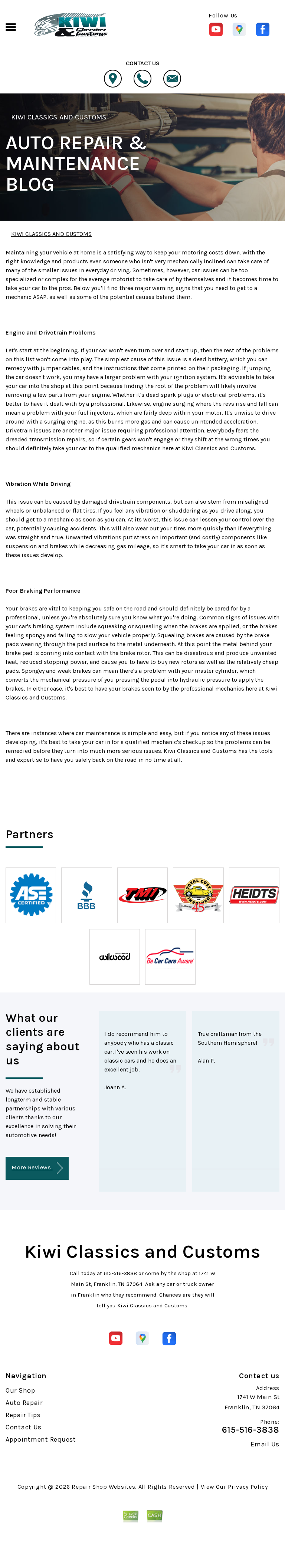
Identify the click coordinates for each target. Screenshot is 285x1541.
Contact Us (24, 1427)
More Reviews (32, 1167)
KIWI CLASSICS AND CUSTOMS (58, 117)
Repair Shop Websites (103, 1486)
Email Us (264, 1444)
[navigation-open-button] (11, 26)
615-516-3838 (120, 1273)
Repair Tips (23, 1415)
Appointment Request (41, 1439)
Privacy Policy (248, 1486)
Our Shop (20, 1390)
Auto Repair (24, 1403)
